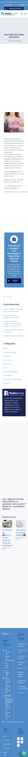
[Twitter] (22, 738)
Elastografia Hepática (21, 657)
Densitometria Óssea (9, 352)
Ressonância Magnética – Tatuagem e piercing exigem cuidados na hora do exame (12, 324)
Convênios (6, 740)
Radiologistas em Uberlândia (6, 746)
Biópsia (5, 348)
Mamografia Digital (21, 663)
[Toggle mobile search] (22, 14)
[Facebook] (18, 738)
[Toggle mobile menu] (26, 14)
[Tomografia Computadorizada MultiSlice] (21, 523)
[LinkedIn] (22, 742)
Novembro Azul (8, 360)
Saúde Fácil (5, 753)
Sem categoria (7, 375)
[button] (3, 535)
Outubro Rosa (7, 364)
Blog (4, 736)
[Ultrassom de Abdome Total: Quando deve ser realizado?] (7, 523)
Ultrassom (6, 383)
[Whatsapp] (18, 745)
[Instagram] (18, 742)
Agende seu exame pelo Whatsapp (14, 336)
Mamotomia (21, 668)
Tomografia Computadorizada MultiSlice (19, 524)
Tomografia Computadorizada (12, 379)
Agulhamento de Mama (21, 645)
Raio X (5, 368)
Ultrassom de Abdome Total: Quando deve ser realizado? (6, 524)
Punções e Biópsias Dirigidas (21, 674)
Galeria (8, 524)
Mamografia (7, 356)
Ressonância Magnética (10, 372)
